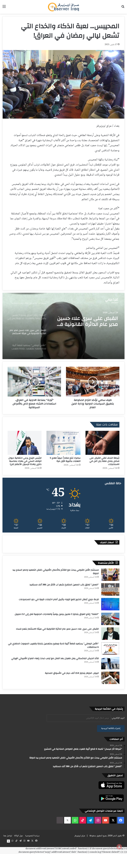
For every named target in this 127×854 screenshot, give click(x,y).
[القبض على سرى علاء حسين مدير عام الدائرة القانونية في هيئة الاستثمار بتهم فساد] (110, 633)
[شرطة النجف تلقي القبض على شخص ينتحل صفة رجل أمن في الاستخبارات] (102, 443)
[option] (63, 326)
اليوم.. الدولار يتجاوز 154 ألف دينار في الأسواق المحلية (72, 673)
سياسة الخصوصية (32, 836)
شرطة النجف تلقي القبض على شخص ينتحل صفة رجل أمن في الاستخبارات (104, 461)
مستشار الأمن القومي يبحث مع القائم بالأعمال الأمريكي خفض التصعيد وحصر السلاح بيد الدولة (56, 572)
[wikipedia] (60, 820)
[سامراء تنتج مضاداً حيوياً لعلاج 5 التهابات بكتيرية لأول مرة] (63, 443)
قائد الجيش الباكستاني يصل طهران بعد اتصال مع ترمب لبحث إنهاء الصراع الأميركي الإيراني (55, 658)
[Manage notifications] (119, 846)
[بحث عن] (123, 8)
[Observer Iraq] (63, 6)
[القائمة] (4, 8)
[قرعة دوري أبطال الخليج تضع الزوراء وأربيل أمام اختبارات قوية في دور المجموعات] (110, 604)
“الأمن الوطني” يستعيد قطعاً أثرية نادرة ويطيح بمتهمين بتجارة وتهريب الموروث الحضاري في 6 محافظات (86, 322)
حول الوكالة (18, 836)
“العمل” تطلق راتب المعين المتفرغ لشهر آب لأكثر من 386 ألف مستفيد (64, 585)
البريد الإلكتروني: (118, 718)
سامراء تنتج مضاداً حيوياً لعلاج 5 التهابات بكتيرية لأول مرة (65, 459)
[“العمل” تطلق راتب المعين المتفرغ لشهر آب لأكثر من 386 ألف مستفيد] (110, 589)
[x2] (67, 820)
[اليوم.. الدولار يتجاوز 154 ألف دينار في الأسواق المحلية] (110, 678)
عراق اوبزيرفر (79, 836)
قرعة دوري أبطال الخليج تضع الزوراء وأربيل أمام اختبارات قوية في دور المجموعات (59, 599)
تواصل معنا (7, 836)
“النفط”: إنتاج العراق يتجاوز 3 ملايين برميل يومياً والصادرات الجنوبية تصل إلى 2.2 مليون (57, 614)
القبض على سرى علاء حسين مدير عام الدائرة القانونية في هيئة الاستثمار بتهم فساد (57, 629)
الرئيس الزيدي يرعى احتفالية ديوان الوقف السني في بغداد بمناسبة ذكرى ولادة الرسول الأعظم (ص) (25, 461)
